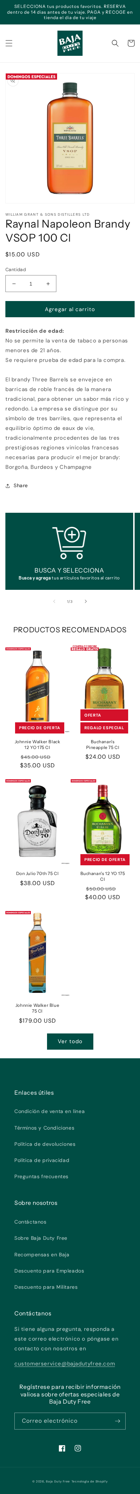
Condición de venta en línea (49, 1111)
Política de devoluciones (44, 1144)
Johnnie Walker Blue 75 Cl (37, 1008)
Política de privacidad (41, 1160)
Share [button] (21, 485)
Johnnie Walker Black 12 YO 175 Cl (37, 744)
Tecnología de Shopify (89, 1482)
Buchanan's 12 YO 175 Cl (102, 876)
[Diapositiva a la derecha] (86, 601)
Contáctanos (30, 1222)
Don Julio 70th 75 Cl (37, 873)
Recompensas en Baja (41, 1254)
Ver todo (70, 1041)
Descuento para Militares (46, 1287)
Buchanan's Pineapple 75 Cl (103, 744)
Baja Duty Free (58, 1482)
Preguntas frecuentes (41, 1176)
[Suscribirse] (117, 1421)
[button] (9, 43)
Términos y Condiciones (44, 1128)
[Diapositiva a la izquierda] (54, 601)
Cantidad (15, 269)
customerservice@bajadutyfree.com (64, 1363)
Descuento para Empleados (49, 1271)
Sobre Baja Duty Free (40, 1238)
